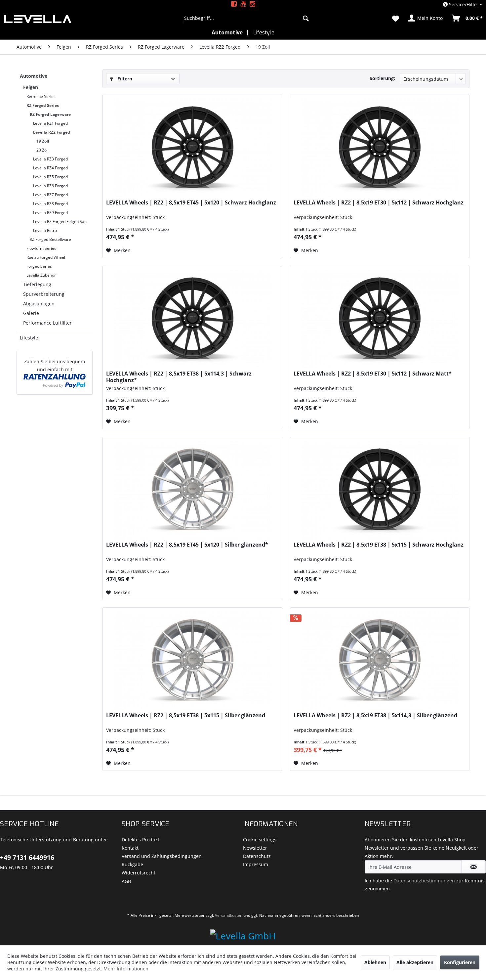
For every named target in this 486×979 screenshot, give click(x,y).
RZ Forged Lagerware (50, 114)
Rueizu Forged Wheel (45, 257)
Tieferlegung (37, 284)
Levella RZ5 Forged (50, 177)
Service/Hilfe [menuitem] (463, 4)
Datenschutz (257, 856)
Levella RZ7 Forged (50, 195)
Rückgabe (132, 864)
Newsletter (255, 848)
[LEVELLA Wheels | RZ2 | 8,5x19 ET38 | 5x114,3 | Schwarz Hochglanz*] (192, 319)
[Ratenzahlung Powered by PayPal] (54, 381)
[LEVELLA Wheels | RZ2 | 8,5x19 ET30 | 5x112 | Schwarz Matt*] (380, 319)
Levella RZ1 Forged (50, 123)
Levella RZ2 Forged (51, 132)
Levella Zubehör (41, 275)
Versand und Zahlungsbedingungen (162, 856)
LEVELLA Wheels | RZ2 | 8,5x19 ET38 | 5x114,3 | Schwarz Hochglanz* (179, 376)
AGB (126, 881)
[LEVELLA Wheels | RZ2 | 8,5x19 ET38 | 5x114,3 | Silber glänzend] (380, 660)
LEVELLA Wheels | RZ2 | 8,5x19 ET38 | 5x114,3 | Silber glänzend (375, 715)
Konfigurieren (459, 962)
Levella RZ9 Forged (50, 212)
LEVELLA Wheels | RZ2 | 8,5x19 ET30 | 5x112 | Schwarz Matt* (373, 373)
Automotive (33, 76)
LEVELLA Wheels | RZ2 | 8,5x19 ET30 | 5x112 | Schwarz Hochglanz (379, 202)
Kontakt (130, 848)
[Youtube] (243, 4)
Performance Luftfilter (47, 323)
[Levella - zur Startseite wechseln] (86, 18)
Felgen (30, 87)
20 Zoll (42, 150)
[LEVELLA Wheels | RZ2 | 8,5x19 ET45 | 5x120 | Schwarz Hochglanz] (192, 148)
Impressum (255, 864)
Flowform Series (41, 248)
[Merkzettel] (395, 18)
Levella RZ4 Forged (50, 168)
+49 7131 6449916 (27, 857)
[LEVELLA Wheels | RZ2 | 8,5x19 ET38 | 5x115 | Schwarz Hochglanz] (380, 490)
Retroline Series (41, 96)
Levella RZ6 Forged (50, 186)
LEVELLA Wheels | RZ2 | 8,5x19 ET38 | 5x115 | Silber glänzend (185, 715)
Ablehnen (375, 962)
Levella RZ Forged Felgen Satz (60, 221)
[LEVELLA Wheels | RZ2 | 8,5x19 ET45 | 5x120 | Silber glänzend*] (192, 490)
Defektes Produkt (140, 839)
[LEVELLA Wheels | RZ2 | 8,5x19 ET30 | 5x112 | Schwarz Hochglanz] (380, 148)
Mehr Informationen (125, 968)
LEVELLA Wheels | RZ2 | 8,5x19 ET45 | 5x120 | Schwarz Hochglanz (191, 202)
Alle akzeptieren (414, 962)
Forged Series (39, 266)
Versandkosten (228, 915)
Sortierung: (382, 78)
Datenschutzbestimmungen (424, 880)
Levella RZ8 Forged (50, 203)
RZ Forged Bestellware (50, 239)
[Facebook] (233, 4)
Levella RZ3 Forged (50, 159)
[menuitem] (246, 18)
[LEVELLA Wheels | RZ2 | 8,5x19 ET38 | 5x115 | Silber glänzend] (192, 660)
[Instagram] (252, 4)
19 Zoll (42, 141)
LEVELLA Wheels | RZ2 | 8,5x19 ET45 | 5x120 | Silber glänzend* (187, 544)
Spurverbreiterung (43, 294)
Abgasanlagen (39, 303)
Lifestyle (29, 337)
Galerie (31, 313)
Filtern (124, 78)
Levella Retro (45, 230)
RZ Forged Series (42, 105)
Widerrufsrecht (138, 872)
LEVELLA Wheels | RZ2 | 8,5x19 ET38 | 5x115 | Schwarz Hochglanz (379, 544)
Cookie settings (259, 839)
